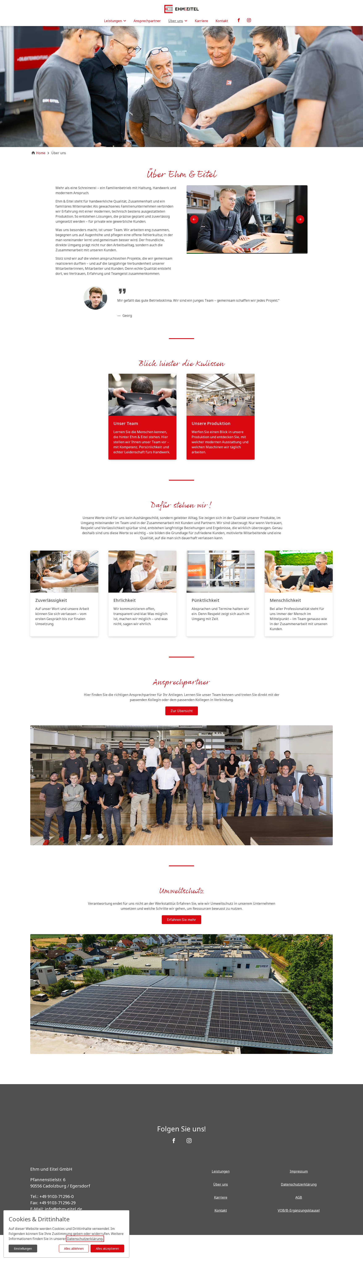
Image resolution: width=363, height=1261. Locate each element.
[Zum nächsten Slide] (300, 219)
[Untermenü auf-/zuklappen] (125, 21)
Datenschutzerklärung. (85, 1238)
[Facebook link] (238, 21)
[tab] (236, 249)
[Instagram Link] (249, 21)
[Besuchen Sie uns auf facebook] (174, 1141)
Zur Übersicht (182, 711)
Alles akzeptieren (107, 1248)
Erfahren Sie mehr (181, 919)
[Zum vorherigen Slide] (194, 219)
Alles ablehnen (74, 1248)
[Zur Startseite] (181, 9)
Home (40, 153)
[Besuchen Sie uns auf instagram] (189, 1141)
